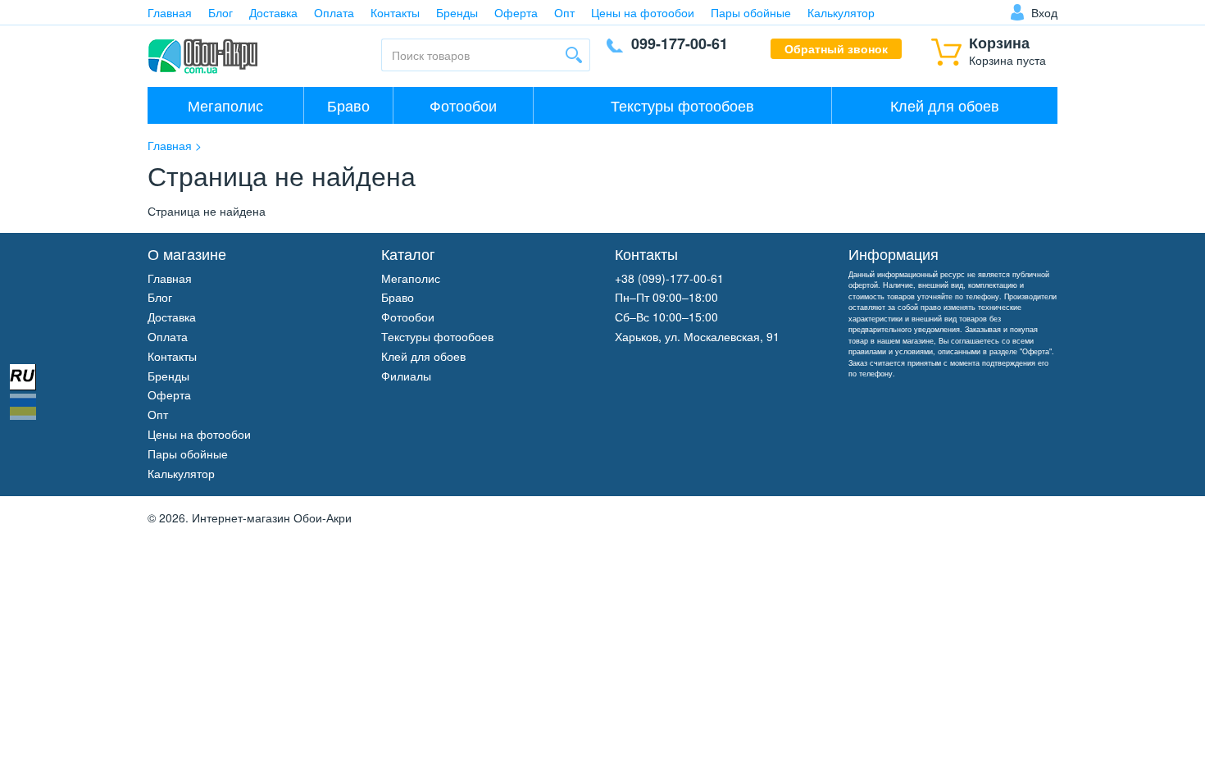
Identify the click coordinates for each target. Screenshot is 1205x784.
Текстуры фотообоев (682, 105)
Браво (348, 105)
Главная (170, 12)
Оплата (334, 12)
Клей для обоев (944, 105)
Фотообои (463, 105)
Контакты (395, 12)
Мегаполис (225, 105)
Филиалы (406, 375)
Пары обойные (751, 12)
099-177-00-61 (679, 43)
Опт (564, 12)
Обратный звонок (836, 48)
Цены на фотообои (642, 12)
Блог (220, 12)
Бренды (457, 12)
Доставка (273, 12)
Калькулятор (841, 12)
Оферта (516, 12)
